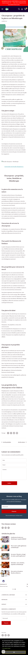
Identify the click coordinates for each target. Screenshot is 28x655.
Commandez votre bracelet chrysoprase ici (14, 166)
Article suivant (21, 442)
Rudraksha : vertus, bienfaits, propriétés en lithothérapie (17, 563)
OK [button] (14, 652)
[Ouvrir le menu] (2, 9)
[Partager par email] (17, 433)
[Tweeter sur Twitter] (14, 433)
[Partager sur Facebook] (8, 433)
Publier (9, 483)
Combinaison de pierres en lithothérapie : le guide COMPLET (18, 538)
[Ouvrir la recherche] (19, 9)
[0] (25, 9)
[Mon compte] (22, 9)
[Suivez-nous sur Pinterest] (8, 528)
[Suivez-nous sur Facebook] (3, 528)
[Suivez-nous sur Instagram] (6, 528)
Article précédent (7, 442)
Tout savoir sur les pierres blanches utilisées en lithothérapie (17, 572)
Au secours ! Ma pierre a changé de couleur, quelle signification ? (18, 555)
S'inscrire (14, 511)
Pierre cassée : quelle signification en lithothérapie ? (18, 546)
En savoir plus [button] (6, 648)
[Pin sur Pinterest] (11, 433)
